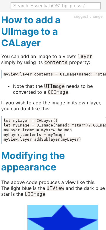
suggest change (88, 16)
